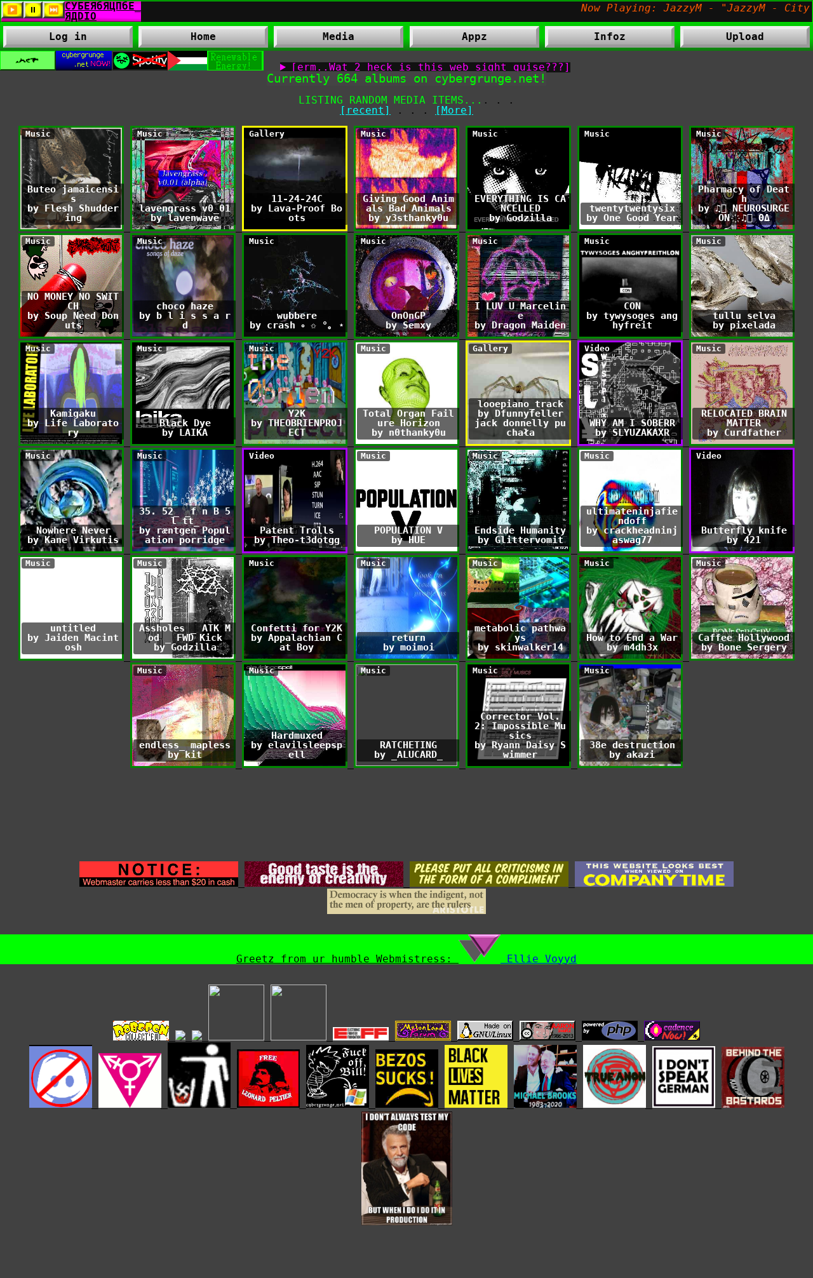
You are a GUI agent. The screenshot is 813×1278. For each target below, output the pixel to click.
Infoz (585, 39)
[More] (454, 110)
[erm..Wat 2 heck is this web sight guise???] (430, 67)
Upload (745, 36)
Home (203, 36)
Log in (68, 36)
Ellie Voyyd (539, 959)
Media (314, 39)
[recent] (365, 110)
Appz (448, 39)
